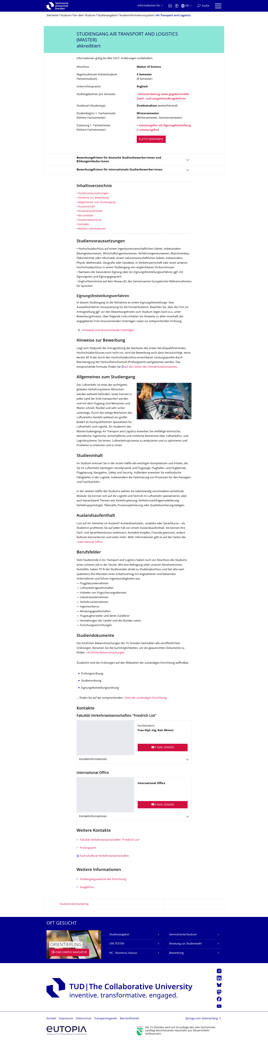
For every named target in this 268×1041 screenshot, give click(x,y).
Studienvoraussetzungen (93, 193)
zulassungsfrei (148, 130)
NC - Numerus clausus (123, 953)
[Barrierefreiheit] (177, 6)
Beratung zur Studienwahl (185, 943)
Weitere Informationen (92, 229)
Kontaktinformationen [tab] (93, 759)
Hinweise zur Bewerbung (93, 198)
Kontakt (51, 1018)
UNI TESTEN (116, 943)
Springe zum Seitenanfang (201, 1018)
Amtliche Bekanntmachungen (106, 652)
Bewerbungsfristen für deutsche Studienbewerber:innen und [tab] (119, 160)
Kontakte (83, 224)
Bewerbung (176, 953)
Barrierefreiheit (129, 1018)
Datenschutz (83, 1018)
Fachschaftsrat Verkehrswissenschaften (104, 856)
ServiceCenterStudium (183, 934)
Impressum (66, 1018)
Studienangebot (119, 934)
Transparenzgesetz (105, 1018)
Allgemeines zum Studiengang (96, 202)
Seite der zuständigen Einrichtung (145, 698)
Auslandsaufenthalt (90, 211)
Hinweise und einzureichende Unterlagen (108, 330)
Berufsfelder (86, 216)
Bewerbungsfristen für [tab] (119, 169)
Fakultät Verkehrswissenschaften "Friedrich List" (110, 840)
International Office (90, 542)
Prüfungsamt (88, 848)
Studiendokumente (90, 220)
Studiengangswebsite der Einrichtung (103, 879)
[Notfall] (170, 6)
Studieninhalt (86, 207)
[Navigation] (218, 6)
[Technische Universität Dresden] (57, 6)
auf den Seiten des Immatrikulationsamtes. (151, 367)
